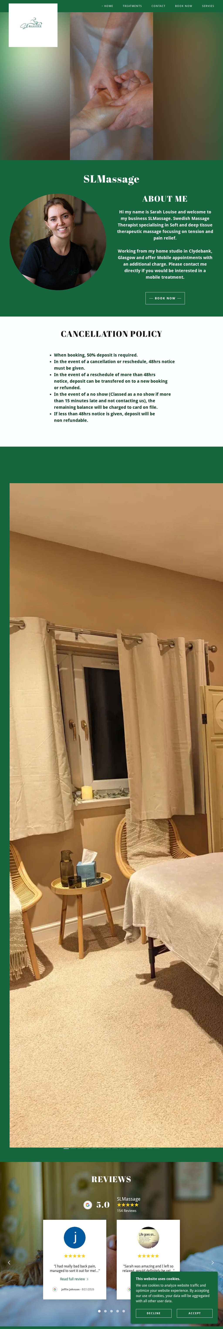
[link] (33, 5)
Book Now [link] (184, 6)
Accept (195, 1313)
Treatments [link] (132, 6)
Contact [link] (159, 6)
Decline (154, 1313)
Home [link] (108, 6)
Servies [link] (208, 6)
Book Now (165, 298)
